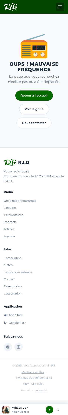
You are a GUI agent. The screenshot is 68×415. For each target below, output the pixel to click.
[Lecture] (49, 409)
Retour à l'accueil (34, 95)
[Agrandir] (58, 410)
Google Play (17, 323)
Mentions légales (33, 372)
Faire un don (13, 286)
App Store (16, 315)
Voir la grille (34, 109)
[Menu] (60, 7)
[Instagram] (18, 347)
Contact (9, 279)
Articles (9, 229)
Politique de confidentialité (34, 377)
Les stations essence (18, 272)
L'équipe (10, 207)
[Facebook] (8, 347)
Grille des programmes (20, 200)
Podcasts (10, 222)
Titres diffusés (13, 215)
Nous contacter (34, 123)
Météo (8, 265)
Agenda (9, 236)
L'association (13, 258)
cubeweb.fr (41, 390)
